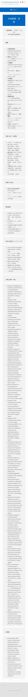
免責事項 (4, 685)
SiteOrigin (12, 694)
